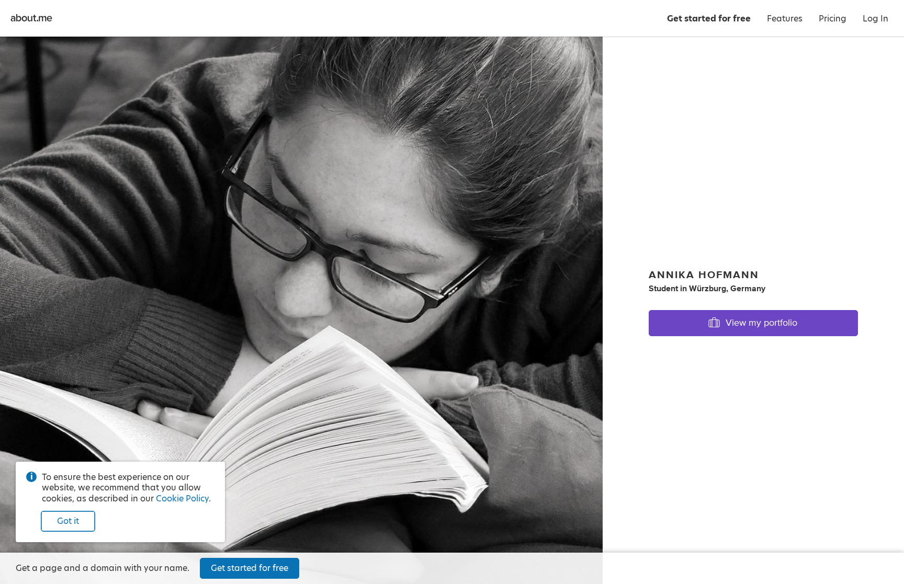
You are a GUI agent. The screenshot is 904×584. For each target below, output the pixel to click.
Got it (68, 521)
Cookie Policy (182, 499)
